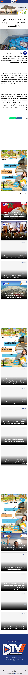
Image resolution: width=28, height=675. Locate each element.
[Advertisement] (14, 136)
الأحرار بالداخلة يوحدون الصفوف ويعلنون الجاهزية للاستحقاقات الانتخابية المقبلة (14, 628)
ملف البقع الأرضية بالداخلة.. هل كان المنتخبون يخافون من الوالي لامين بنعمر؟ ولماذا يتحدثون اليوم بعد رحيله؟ (14, 295)
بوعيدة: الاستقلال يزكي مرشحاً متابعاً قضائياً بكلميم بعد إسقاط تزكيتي (14, 568)
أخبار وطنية (24, 203)
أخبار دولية (24, 428)
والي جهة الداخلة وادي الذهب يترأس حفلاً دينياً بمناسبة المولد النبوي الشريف (14, 237)
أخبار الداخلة (24, 223)
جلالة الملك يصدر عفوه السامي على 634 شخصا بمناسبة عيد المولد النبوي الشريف (14, 257)
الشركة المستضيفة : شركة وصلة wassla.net (9, 671)
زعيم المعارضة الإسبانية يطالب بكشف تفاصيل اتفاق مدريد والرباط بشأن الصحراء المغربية (14, 441)
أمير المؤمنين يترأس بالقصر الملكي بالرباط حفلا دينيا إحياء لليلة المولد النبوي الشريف (14, 276)
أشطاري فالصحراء (23, 554)
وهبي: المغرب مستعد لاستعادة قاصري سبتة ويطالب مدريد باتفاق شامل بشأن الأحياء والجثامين (14, 461)
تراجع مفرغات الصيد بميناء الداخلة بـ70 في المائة (14, 403)
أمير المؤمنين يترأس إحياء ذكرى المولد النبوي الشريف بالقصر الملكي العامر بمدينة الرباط (14, 422)
